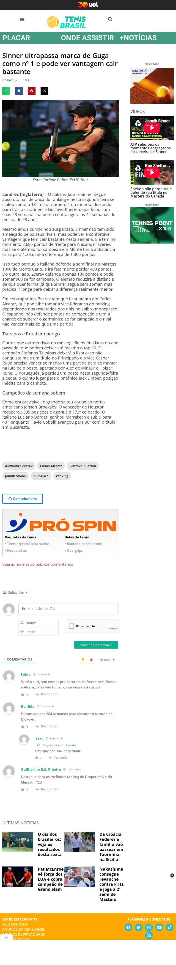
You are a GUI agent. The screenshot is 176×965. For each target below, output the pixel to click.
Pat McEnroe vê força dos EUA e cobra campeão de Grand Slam (51, 879)
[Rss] (149, 935)
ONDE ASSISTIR (87, 37)
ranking (62, 476)
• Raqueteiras (16, 550)
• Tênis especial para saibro (27, 543)
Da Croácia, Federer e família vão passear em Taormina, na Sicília (111, 846)
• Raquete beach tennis (83, 543)
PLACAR (16, 37)
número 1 (41, 476)
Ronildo (71, 745)
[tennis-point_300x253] (152, 242)
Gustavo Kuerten (82, 466)
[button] (22, 19)
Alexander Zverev (19, 466)
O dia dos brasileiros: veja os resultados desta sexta (50, 844)
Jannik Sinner (15, 476)
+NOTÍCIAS (138, 37)
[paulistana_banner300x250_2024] (152, 102)
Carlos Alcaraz (51, 466)
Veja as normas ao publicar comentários (37, 564)
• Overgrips (74, 550)
